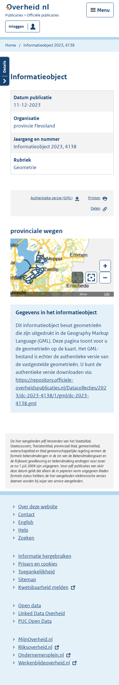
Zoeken (26, 538)
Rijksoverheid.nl (35, 647)
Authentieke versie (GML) (53, 199)
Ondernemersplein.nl (41, 655)
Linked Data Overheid (41, 613)
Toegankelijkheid (36, 571)
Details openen (4, 71)
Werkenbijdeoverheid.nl (44, 663)
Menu (103, 10)
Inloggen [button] (16, 26)
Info (106, 294)
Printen (94, 197)
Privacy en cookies (37, 564)
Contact (26, 514)
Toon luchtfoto (77, 278)
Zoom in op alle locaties (91, 277)
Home (10, 45)
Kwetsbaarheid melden (43, 587)
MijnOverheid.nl (35, 639)
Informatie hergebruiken (44, 556)
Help (23, 530)
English (26, 522)
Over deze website (37, 506)
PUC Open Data (35, 621)
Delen (95, 208)
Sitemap (27, 579)
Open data (29, 605)
